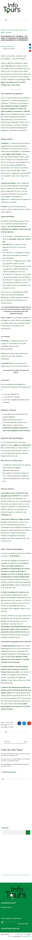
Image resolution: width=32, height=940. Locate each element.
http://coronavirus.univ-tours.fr (13, 420)
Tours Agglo (4, 727)
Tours (21, 30)
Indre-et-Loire (5, 30)
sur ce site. (11, 320)
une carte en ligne (13, 353)
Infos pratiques (14, 30)
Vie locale (8, 32)
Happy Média (17, 936)
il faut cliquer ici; (6, 212)
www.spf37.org (12, 453)
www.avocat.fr (5, 328)
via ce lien (11, 288)
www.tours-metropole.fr (8, 194)
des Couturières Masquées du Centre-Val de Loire (16, 478)
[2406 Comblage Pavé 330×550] (16, 801)
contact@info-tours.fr (8, 903)
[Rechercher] (28, 832)
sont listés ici (24, 366)
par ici (28, 309)
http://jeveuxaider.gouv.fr (11, 470)
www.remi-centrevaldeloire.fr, (18, 162)
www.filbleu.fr (26, 151)
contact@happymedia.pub (10, 928)
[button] (30, 45)
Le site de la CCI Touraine (11, 397)
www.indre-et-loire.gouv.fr (18, 130)
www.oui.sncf (5, 173)
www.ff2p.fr (4, 624)
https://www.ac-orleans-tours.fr (13, 425)
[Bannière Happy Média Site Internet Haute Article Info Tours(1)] (16, 735)
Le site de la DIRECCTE (11, 394)
